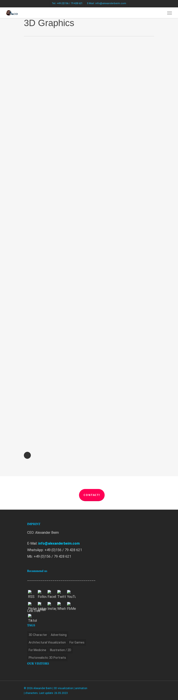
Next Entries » (27, 455)
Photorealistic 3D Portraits (47, 657)
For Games (76, 642)
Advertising (59, 635)
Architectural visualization (47, 642)
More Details (55, 80)
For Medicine (37, 650)
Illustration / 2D (60, 650)
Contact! (92, 495)
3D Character (38, 635)
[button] (169, 13)
